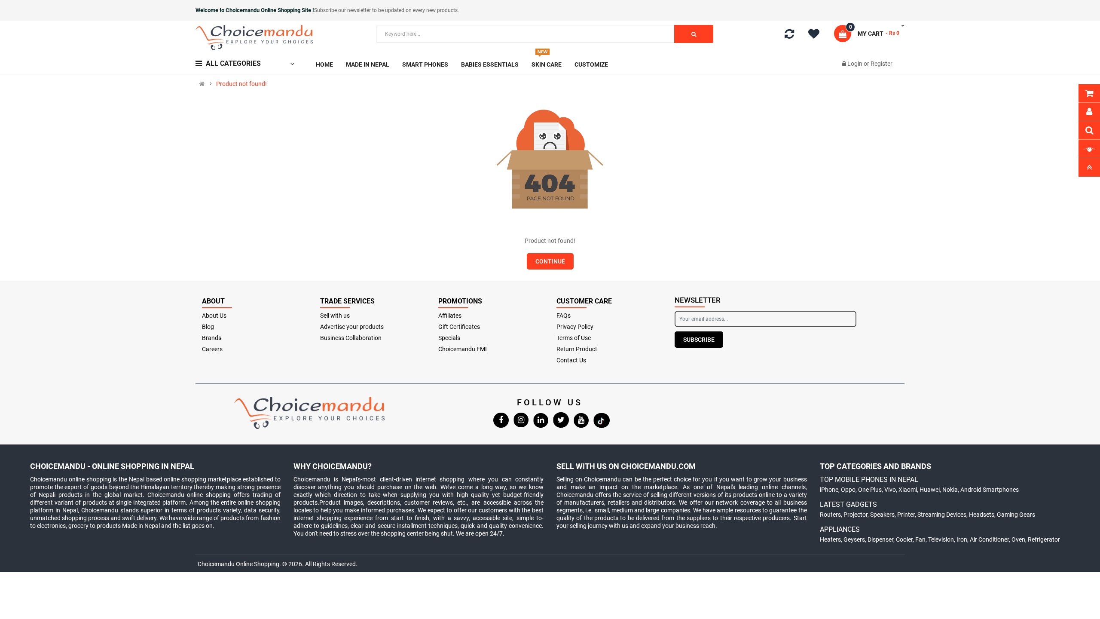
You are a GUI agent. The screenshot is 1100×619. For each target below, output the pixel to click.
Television (941, 539)
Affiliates (449, 315)
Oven (1018, 539)
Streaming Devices (941, 514)
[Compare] (789, 35)
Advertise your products (352, 326)
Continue (550, 261)
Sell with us (335, 315)
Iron (961, 539)
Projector (855, 514)
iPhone (829, 489)
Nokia (950, 489)
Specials (449, 337)
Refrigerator (1044, 539)
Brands (211, 337)
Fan (920, 539)
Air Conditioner (989, 539)
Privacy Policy (574, 326)
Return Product (576, 349)
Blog (208, 326)
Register (881, 63)
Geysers (854, 539)
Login (855, 63)
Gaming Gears (1016, 514)
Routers (830, 514)
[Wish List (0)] (816, 35)
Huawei (930, 489)
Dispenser (880, 539)
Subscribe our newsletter (343, 10)
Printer (906, 514)
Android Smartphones (989, 489)
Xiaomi (907, 489)
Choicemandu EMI (462, 349)
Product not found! (241, 84)
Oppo (848, 489)
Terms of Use (573, 337)
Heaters (830, 539)
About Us (214, 315)
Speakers (882, 514)
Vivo (890, 489)
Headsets (981, 514)
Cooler (904, 539)
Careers (212, 349)
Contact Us (571, 360)
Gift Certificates (459, 326)
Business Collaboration (351, 337)
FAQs (563, 315)
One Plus (870, 489)
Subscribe (699, 339)
